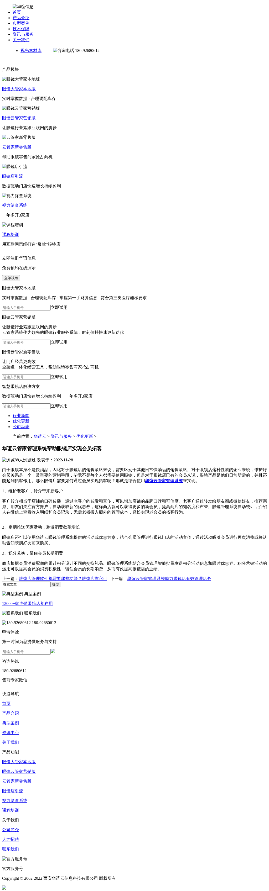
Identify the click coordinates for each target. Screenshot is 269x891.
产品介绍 (21, 17)
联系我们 (10, 849)
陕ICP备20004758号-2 (65, 888)
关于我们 (21, 40)
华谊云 (40, 436)
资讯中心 (10, 732)
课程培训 (10, 234)
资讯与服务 (23, 34)
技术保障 (21, 29)
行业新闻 (21, 415)
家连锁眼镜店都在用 (27, 603)
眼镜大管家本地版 (19, 89)
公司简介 (10, 829)
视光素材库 (31, 50)
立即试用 (11, 278)
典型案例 (21, 23)
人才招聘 (10, 839)
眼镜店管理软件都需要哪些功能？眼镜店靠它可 (63, 578)
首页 (17, 12)
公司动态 (21, 426)
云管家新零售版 (17, 147)
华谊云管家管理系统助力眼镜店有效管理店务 (169, 578)
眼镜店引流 (12, 176)
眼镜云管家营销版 (19, 118)
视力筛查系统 (14, 205)
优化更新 (21, 421)
